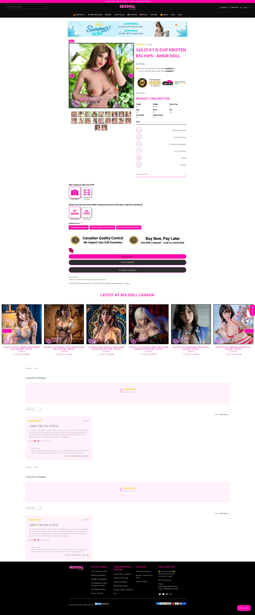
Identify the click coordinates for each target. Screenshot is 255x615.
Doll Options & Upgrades (177, 144)
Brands (108, 15)
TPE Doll (74, 277)
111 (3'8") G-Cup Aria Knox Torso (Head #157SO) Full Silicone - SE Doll (106, 324)
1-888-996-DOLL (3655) (170, 589)
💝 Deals (143, 15)
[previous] (72, 75)
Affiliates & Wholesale (98, 575)
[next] (130, 75)
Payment (183, 165)
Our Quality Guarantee (98, 589)
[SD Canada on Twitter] (159, 594)
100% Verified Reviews (143, 571)
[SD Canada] (127, 7)
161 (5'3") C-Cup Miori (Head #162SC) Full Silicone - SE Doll (191, 324)
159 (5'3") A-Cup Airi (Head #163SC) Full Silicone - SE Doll (233, 324)
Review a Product (141, 582)
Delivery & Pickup (180, 137)
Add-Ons (153, 15)
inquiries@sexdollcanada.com (168, 586)
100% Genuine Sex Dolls (99, 571)
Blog (173, 15)
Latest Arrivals (101, 279)
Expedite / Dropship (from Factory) (102, 227)
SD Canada (77, 605)
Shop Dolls (119, 15)
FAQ (115, 593)
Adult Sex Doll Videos (120, 582)
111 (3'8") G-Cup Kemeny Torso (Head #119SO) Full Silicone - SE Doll (64, 324)
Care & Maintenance (179, 130)
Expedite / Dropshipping (99, 579)
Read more (65, 437)
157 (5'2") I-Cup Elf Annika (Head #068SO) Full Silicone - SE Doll (21, 324)
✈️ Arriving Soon (95, 15)
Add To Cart (127, 256)
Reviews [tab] (29, 368)
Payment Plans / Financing (122, 574)
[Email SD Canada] (170, 594)
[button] (127, 270)
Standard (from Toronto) (78, 227)
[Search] (7, 7)
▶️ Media (164, 15)
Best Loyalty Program (121, 586)
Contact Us (163, 576)
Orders (184, 158)
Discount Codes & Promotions (123, 590)
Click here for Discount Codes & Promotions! (127, 1)
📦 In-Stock (132, 15)
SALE (71, 41)
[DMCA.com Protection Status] (101, 605)
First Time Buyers (180, 151)
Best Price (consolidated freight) (128, 227)
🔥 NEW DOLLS (79, 15)
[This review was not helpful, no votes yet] (87, 456)
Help (180, 15)
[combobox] (222, 414)
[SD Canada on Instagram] (166, 594)
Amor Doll (79, 279)
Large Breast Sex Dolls (89, 279)
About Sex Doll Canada (121, 578)
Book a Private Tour (164, 580)
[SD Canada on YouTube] (163, 594)
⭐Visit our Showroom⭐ (166, 571)
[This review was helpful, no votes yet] (83, 456)
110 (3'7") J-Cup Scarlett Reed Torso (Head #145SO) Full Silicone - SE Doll (148, 324)
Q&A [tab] (36, 368)
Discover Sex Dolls (97, 593)
